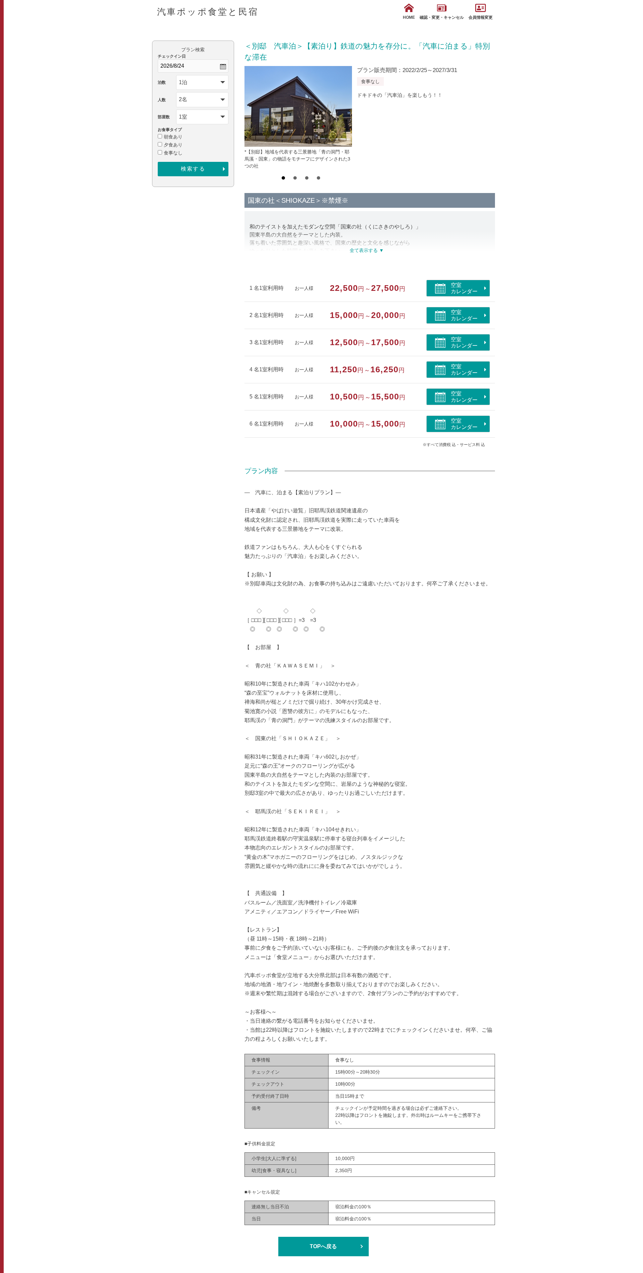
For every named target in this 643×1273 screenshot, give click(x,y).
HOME (409, 17)
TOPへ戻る (323, 1246)
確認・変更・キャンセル (442, 17)
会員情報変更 (481, 17)
